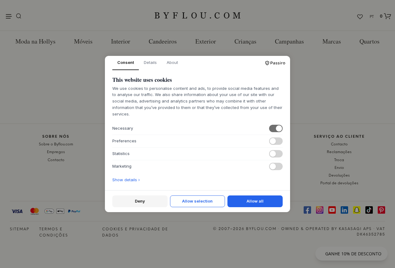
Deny (140, 201)
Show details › (126, 179)
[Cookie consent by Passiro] (275, 63)
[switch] (276, 128)
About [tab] (172, 62)
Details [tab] (150, 62)
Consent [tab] (125, 62)
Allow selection (197, 201)
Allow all (255, 201)
